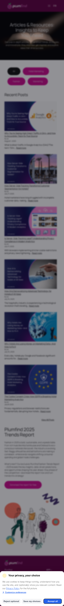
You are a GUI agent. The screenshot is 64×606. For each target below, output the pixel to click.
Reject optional (11, 601)
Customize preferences (14, 592)
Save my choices (31, 601)
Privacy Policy (13, 588)
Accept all (53, 601)
